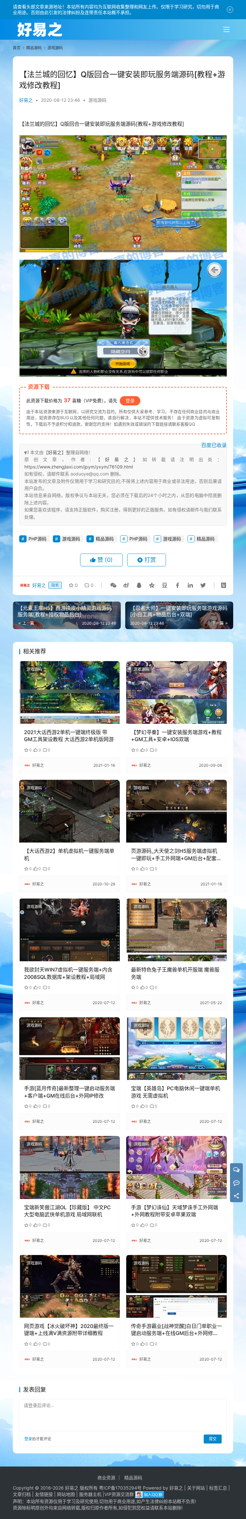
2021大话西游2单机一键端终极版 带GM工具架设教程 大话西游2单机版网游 (69, 735)
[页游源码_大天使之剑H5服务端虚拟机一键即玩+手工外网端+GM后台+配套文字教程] (176, 811)
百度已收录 (214, 445)
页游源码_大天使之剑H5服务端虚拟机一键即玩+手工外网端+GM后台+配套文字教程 (176, 855)
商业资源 (106, 1477)
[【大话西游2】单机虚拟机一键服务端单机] (69, 811)
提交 (213, 1438)
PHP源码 (37, 538)
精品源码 (105, 538)
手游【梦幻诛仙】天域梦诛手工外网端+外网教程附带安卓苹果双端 (174, 1211)
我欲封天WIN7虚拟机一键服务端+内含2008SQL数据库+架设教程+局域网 (68, 973)
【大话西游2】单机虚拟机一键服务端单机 (69, 854)
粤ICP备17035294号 (120, 1488)
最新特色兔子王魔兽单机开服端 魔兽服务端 (175, 973)
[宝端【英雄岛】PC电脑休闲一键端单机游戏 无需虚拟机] (176, 1048)
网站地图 (66, 1494)
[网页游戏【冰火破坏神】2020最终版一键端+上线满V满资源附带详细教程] (69, 1286)
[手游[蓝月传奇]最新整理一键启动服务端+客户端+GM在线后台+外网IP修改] (69, 1048)
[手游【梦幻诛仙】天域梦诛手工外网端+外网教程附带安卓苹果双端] (176, 1167)
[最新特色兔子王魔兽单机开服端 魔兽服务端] (176, 930)
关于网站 (196, 1488)
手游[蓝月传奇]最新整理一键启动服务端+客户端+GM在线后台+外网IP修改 (69, 1092)
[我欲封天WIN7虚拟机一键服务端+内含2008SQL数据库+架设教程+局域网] (69, 930)
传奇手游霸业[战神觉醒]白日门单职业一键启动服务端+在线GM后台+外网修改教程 (176, 1330)
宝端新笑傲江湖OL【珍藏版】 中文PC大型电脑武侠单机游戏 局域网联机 (67, 1211)
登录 (130, 400)
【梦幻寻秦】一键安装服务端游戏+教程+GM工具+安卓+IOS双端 (176, 735)
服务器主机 (90, 1494)
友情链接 (44, 1494)
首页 (16, 47)
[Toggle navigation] (226, 29)
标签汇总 (218, 1488)
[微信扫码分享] (113, 585)
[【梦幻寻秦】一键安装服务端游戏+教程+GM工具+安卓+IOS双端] (176, 692)
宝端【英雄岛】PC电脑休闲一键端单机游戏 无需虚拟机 (175, 1092)
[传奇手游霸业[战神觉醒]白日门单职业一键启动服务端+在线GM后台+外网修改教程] (176, 1286)
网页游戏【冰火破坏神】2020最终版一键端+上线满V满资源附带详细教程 (69, 1329)
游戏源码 (97, 100)
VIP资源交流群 (119, 1494)
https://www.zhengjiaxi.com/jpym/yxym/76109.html (78, 466)
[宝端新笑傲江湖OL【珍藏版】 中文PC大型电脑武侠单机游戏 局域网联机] (69, 1167)
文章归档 (22, 1494)
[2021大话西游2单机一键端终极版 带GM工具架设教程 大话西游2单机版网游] (69, 692)
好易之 (26, 100)
